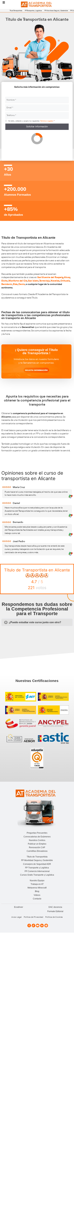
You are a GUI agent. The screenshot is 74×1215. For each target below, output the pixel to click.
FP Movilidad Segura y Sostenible (56, 10)
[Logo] (37, 4)
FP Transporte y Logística (33, 10)
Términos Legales (46, 121)
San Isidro (33, 280)
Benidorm (6, 284)
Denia (21, 284)
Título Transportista (16, 10)
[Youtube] (37, 925)
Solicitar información (37, 126)
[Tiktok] (33, 925)
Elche (4, 280)
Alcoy (67, 277)
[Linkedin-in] (42, 925)
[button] (37, 622)
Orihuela (65, 280)
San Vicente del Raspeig (50, 277)
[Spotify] (46, 925)
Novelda (55, 280)
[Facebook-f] (29, 925)
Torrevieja (44, 280)
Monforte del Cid (17, 280)
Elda (15, 284)
